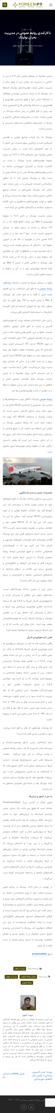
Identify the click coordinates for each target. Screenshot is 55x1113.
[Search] (4, 5)
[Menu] (51, 5)
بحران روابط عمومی (28, 976)
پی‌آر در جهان (27, 29)
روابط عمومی (45, 399)
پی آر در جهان (11, 976)
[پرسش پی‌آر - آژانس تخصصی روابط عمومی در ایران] (27, 4)
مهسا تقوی (16, 45)
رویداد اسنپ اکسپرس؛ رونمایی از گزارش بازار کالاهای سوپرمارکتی (42, 1075)
